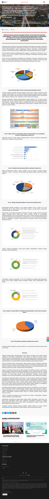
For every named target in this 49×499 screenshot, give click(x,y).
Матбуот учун (4, 453)
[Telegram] (48, 340)
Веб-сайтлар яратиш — (24, 475)
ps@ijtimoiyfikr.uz (7, 491)
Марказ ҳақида (4, 448)
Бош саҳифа (4, 20)
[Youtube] (48, 338)
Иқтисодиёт (4, 462)
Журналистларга (5, 449)
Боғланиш (4, 451)
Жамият (3, 459)
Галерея (3, 468)
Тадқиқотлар (4, 455)
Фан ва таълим (9, 20)
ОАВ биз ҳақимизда (5, 466)
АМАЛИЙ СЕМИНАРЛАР (17, 20)
